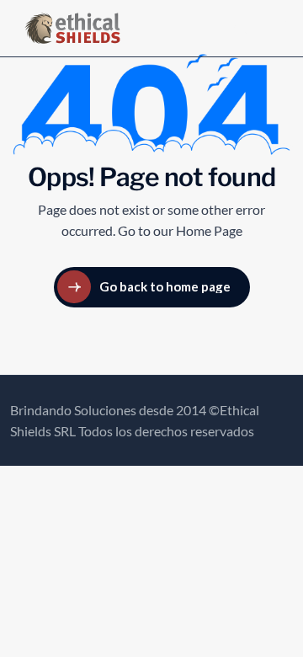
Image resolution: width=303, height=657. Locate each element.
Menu (249, 28)
